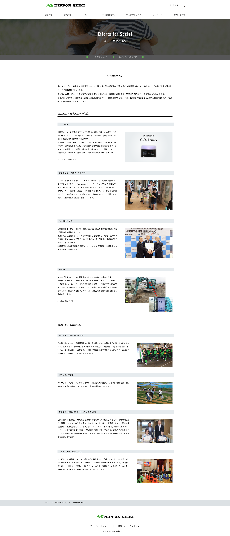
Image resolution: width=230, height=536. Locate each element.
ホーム (47, 503)
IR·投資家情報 (108, 14)
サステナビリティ (133, 14)
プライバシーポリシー (98, 526)
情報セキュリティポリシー (129, 526)
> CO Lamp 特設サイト (67, 159)
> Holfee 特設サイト (66, 301)
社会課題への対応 (100, 57)
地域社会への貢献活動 (128, 57)
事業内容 (68, 14)
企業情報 (48, 14)
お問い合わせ (179, 14)
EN (176, 5)
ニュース (87, 14)
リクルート (157, 14)
